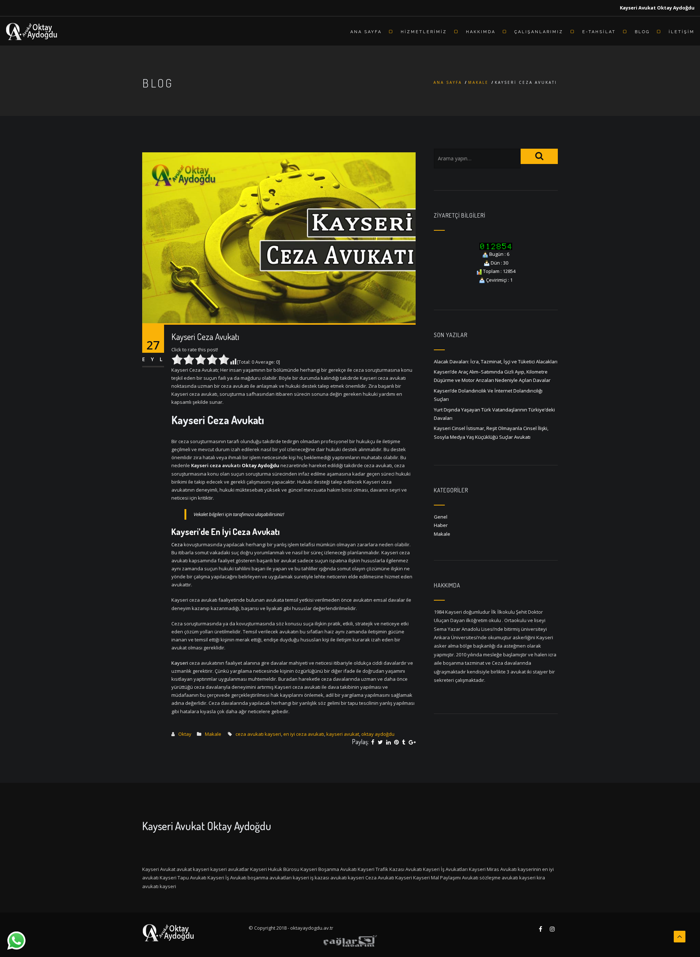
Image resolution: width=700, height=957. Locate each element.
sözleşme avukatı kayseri (507, 877)
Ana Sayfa (366, 32)
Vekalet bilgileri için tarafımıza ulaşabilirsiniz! (239, 514)
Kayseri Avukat (158, 869)
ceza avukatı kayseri (258, 734)
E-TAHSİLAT (599, 32)
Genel (440, 516)
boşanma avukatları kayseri (278, 877)
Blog (642, 32)
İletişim (682, 32)
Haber (441, 525)
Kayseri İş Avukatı (226, 877)
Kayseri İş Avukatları (445, 869)
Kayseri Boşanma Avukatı (328, 869)
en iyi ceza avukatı (303, 734)
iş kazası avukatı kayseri (337, 877)
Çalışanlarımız (538, 32)
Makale (478, 82)
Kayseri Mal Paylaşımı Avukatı (445, 877)
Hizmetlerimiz (424, 32)
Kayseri (179, 663)
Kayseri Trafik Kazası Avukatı (390, 869)
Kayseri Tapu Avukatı (183, 877)
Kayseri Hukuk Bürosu (274, 869)
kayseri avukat (342, 734)
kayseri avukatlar (229, 869)
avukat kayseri (192, 869)
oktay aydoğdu (377, 734)
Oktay (184, 734)
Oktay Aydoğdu (260, 465)
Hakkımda (480, 32)
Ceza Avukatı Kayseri (388, 877)
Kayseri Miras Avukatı (493, 869)
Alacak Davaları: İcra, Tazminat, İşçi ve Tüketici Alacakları (495, 361)
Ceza (177, 544)
